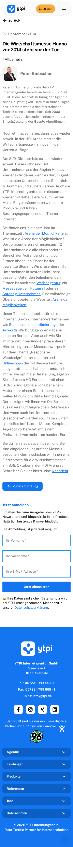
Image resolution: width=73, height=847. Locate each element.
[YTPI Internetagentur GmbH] (16, 9)
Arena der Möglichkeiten (45, 233)
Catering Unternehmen (21, 294)
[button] (65, 839)
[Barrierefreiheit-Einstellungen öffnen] (62, 728)
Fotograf (37, 288)
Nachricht (60, 471)
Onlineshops (12, 363)
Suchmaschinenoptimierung (32, 324)
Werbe (48, 283)
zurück (14, 20)
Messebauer (12, 288)
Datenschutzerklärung (31, 607)
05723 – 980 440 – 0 (40, 683)
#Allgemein (12, 59)
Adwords (10, 330)
